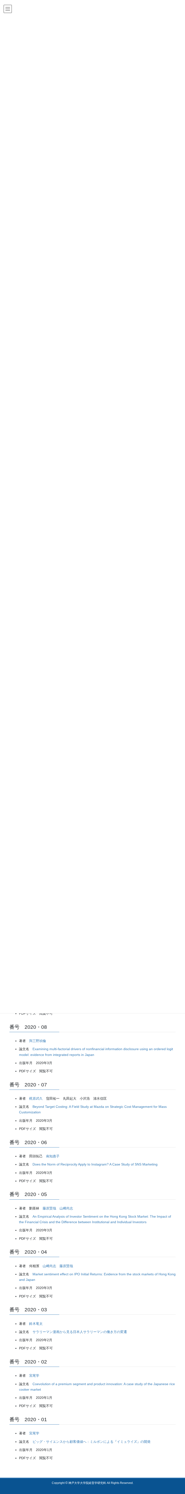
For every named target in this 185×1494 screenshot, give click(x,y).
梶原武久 (36, 1098)
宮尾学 (34, 1375)
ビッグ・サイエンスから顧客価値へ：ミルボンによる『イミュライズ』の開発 (92, 1442)
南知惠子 (52, 1156)
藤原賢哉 (49, 1208)
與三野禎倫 (37, 1041)
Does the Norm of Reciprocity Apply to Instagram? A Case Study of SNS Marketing (95, 1164)
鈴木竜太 (36, 1324)
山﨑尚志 (66, 1208)
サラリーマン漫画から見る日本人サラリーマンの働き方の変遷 (80, 1332)
